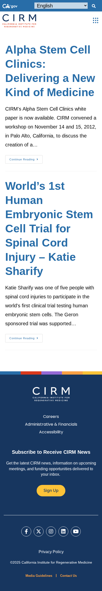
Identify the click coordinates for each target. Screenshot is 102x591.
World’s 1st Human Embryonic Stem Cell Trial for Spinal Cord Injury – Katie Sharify (49, 228)
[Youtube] (76, 531)
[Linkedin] (63, 531)
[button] (93, 6)
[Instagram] (51, 531)
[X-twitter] (39, 531)
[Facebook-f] (26, 531)
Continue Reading (26, 158)
